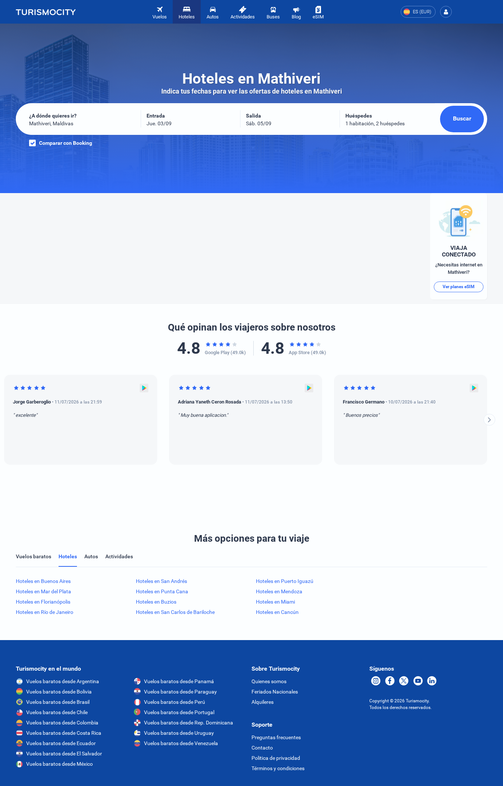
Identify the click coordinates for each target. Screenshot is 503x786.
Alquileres (263, 702)
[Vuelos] (45, 11)
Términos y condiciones (278, 768)
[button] (446, 12)
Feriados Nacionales (275, 692)
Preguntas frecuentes (276, 737)
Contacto (262, 748)
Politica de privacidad (276, 758)
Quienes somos (269, 681)
